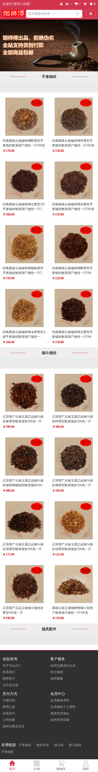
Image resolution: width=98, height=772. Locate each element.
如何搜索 (56, 678)
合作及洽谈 (10, 685)
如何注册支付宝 (14, 726)
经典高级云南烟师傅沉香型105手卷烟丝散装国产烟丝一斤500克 (24, 208)
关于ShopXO (11, 665)
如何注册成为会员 (63, 665)
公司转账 (9, 720)
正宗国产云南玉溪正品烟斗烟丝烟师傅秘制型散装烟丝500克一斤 (24, 485)
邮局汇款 (9, 707)
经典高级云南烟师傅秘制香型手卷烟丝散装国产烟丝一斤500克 (24, 272)
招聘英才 (9, 678)
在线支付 (9, 713)
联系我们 (9, 672)
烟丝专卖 (42, 745)
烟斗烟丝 (75, 745)
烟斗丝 (59, 745)
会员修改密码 (59, 700)
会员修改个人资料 (63, 707)
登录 (17, 4)
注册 (26, 4)
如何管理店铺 (59, 720)
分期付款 (9, 700)
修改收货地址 (59, 713)
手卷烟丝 (25, 745)
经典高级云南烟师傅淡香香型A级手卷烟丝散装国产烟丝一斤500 (24, 336)
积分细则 (56, 672)
